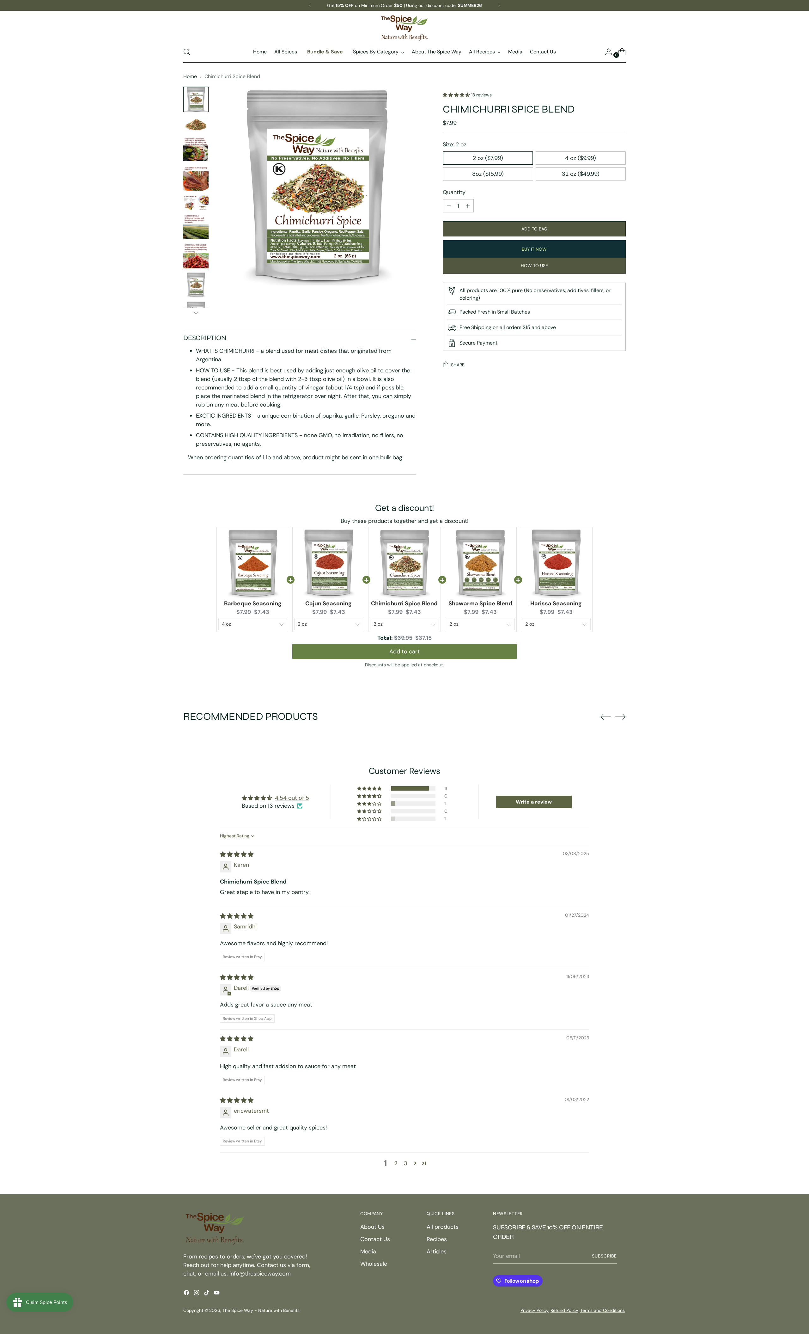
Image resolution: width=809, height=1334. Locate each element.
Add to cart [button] (404, 651)
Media (368, 1251)
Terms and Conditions (602, 1310)
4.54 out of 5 (292, 798)
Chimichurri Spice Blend (404, 603)
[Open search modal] (186, 52)
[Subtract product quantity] (467, 205)
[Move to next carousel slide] (620, 716)
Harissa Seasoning (556, 603)
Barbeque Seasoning (253, 603)
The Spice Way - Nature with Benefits (261, 1310)
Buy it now (534, 249)
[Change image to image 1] (196, 99)
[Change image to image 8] (196, 284)
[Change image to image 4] (196, 178)
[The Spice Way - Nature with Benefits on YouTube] (217, 1293)
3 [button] (405, 1163)
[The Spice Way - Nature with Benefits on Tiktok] (207, 1293)
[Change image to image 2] (196, 124)
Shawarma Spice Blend (480, 603)
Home (190, 76)
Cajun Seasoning (328, 603)
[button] (457, 95)
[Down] (196, 312)
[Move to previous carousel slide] (605, 717)
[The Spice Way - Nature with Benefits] (404, 28)
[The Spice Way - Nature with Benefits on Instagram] (197, 1293)
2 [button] (395, 1163)
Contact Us (375, 1239)
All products (443, 1227)
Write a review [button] (534, 802)
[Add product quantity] (448, 205)
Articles (437, 1251)
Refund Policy (564, 1310)
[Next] (499, 5)
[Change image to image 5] (196, 202)
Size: (454, 144)
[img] (236, 854)
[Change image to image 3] (196, 149)
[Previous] (310, 5)
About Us (372, 1227)
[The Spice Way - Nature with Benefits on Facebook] (187, 1293)
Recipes (437, 1239)
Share (458, 365)
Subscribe (604, 1256)
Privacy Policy (534, 1310)
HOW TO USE (534, 265)
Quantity (454, 192)
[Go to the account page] (606, 52)
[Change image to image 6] (196, 226)
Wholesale (373, 1264)
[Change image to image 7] (196, 255)
